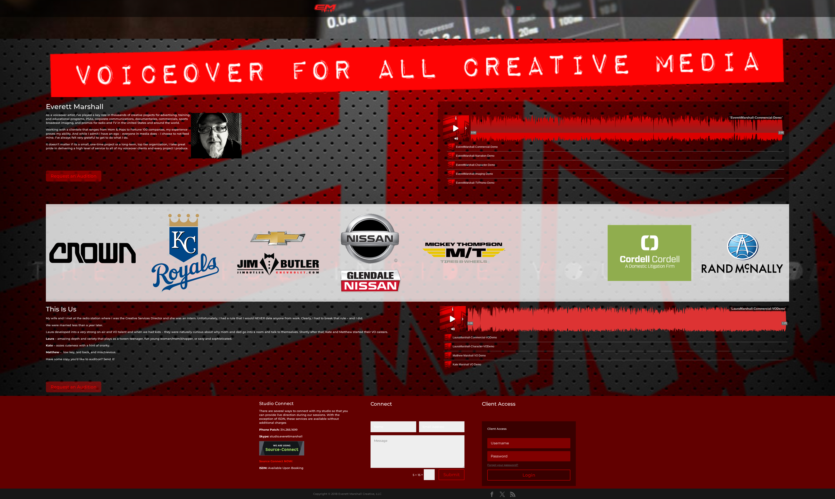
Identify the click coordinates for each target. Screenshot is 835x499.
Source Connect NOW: (276, 461)
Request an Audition (74, 176)
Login (529, 475)
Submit (451, 474)
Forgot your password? (502, 465)
